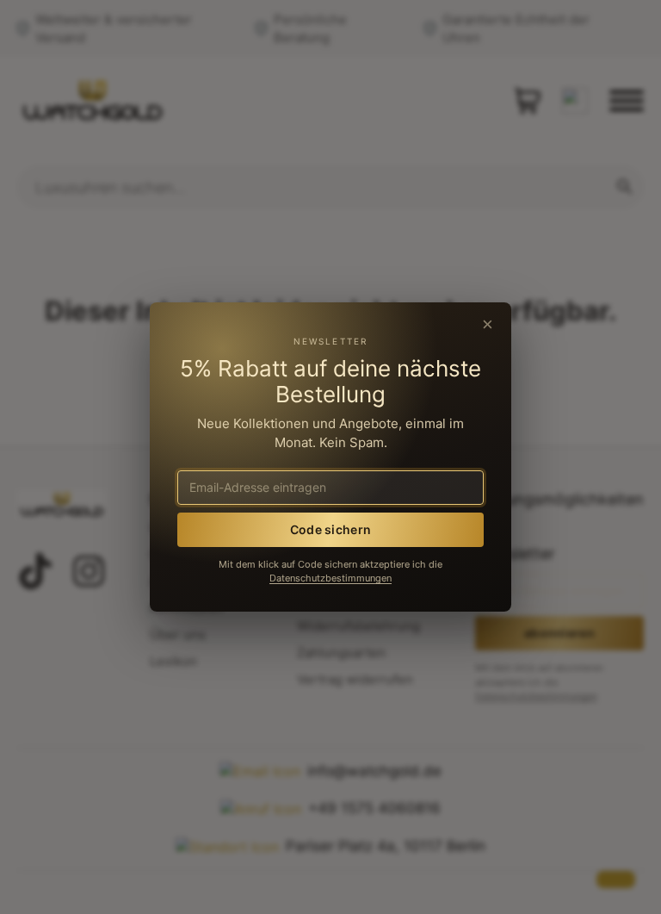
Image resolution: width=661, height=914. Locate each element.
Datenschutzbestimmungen (330, 578)
